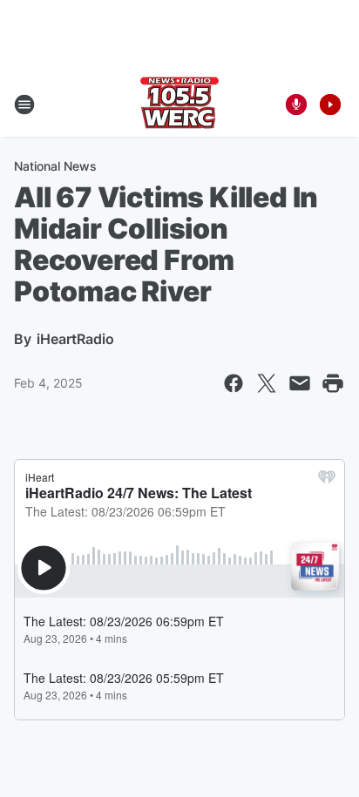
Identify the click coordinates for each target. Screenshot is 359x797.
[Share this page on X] (266, 383)
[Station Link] (179, 104)
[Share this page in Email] (300, 383)
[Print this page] (333, 383)
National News (55, 166)
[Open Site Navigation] (24, 104)
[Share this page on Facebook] (233, 383)
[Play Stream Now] (330, 104)
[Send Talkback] (296, 104)
